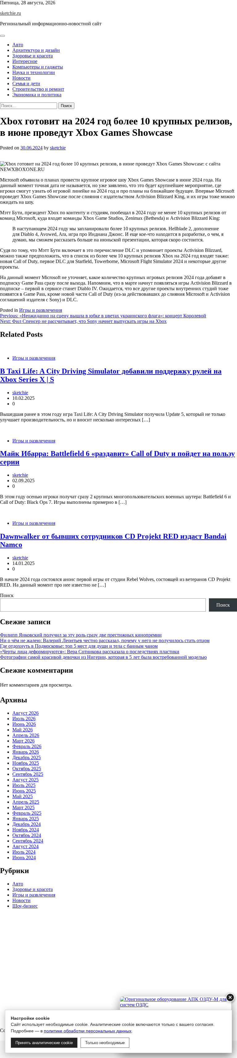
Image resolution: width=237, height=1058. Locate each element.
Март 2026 (23, 740)
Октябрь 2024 (26, 835)
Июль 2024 (23, 852)
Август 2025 (25, 779)
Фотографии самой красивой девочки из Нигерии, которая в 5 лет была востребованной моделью (103, 657)
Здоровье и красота (32, 55)
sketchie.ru (10, 13)
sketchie (58, 147)
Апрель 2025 (25, 802)
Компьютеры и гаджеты (37, 66)
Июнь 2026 (24, 724)
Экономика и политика (36, 94)
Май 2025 (22, 796)
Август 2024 (25, 846)
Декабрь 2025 (26, 757)
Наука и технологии (33, 72)
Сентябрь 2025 (27, 774)
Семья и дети (26, 83)
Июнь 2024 (24, 857)
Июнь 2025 (24, 790)
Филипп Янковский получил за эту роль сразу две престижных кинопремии (81, 635)
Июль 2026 (23, 718)
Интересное (24, 61)
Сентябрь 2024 (27, 840)
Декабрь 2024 (26, 824)
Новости (21, 78)
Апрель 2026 (25, 735)
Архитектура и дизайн (36, 50)
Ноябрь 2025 (25, 763)
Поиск (7, 595)
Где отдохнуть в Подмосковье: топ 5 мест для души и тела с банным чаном (79, 646)
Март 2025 (23, 807)
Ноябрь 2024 (25, 829)
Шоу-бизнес (25, 906)
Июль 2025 (23, 785)
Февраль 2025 (26, 813)
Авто (17, 44)
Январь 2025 (25, 818)
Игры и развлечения (40, 310)
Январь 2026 (25, 752)
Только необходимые (105, 1042)
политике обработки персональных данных (87, 1030)
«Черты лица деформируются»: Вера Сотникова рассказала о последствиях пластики (89, 651)
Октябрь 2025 (26, 768)
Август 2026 (25, 713)
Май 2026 (22, 729)
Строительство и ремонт (38, 89)
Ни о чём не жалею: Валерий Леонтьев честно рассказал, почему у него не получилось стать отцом (105, 640)
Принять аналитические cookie (44, 1042)
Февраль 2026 (26, 746)
